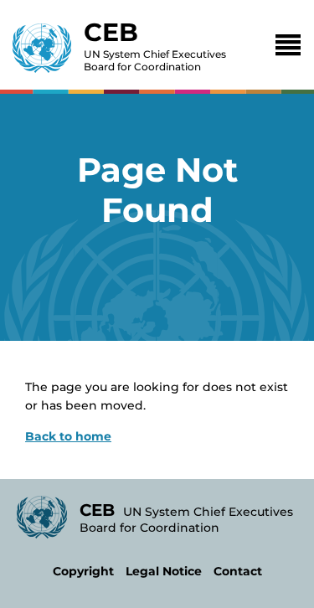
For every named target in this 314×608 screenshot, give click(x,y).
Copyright (83, 571)
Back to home (68, 436)
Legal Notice (164, 571)
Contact (238, 571)
